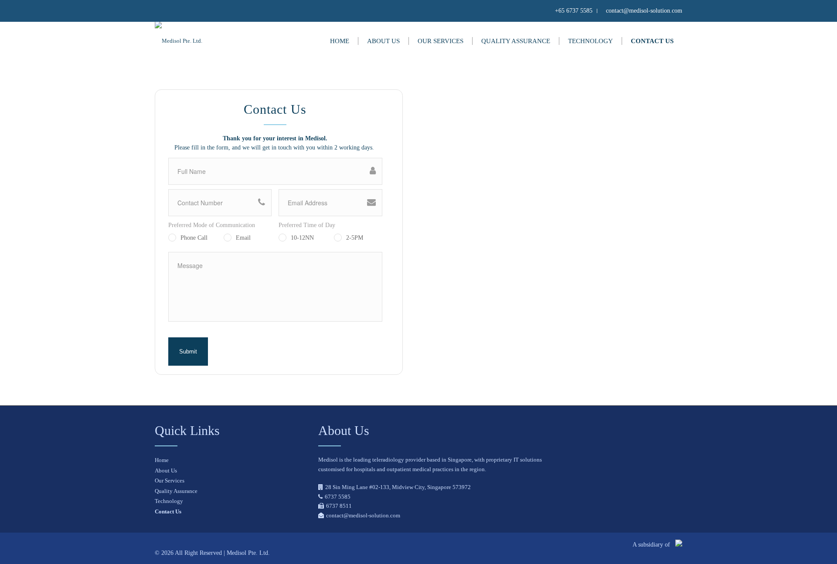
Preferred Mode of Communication (211, 225)
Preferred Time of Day (307, 225)
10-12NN (302, 237)
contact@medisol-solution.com (363, 515)
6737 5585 (337, 496)
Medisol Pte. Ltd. (248, 553)
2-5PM (354, 237)
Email (243, 237)
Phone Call (194, 237)
